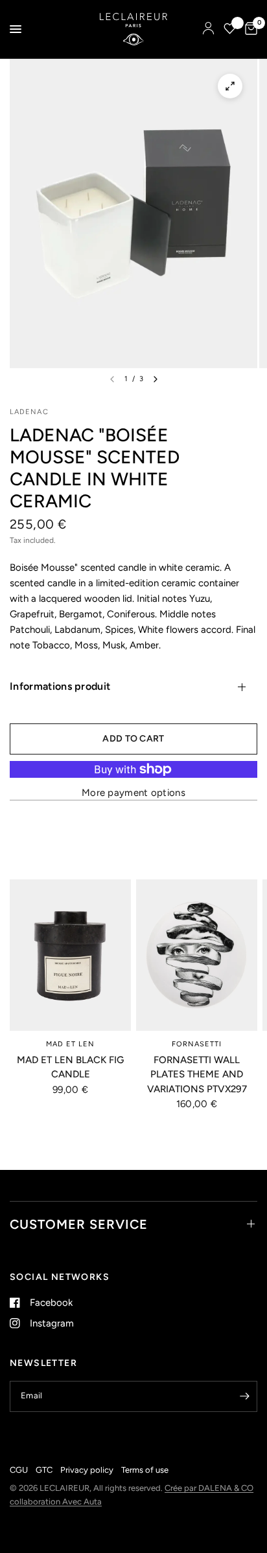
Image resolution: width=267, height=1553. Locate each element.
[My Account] (208, 29)
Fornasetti (197, 1044)
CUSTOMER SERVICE (79, 1224)
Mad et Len (70, 1044)
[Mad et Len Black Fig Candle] (70, 955)
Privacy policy (86, 1470)
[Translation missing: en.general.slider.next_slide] (156, 379)
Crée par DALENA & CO (209, 1488)
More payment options (133, 793)
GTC (44, 1470)
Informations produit (60, 686)
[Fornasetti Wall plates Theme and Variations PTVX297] (196, 955)
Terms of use (144, 1470)
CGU (19, 1470)
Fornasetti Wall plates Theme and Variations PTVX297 (197, 1074)
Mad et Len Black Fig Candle (70, 1067)
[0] (248, 29)
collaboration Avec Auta (56, 1501)
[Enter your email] (244, 1396)
